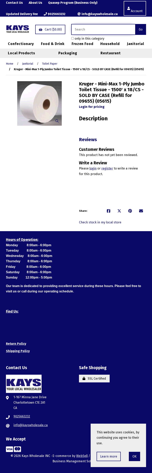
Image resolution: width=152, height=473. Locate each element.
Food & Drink (53, 44)
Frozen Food (82, 44)
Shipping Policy (18, 351)
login (93, 168)
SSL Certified (96, 378)
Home (9, 63)
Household (110, 44)
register (107, 168)
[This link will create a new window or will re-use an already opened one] (108, 211)
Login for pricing (91, 107)
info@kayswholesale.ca (99, 14)
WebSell (82, 456)
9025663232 (56, 14)
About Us (35, 3)
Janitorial (135, 44)
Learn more (108, 456)
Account (136, 8)
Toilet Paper (49, 63)
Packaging (67, 53)
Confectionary (21, 44)
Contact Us (14, 3)
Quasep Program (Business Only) (72, 3)
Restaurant (111, 53)
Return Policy (16, 344)
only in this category (89, 38)
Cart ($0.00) (52, 29)
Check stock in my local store (100, 222)
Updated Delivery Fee (22, 14)
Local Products (21, 53)
